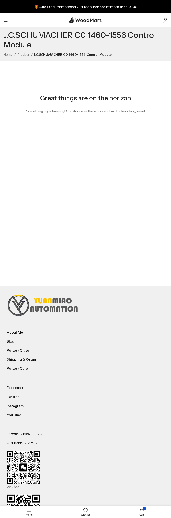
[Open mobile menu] (5, 20)
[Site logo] (85, 20)
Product (23, 54)
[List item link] (85, 332)
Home (8, 54)
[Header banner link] (85, 6)
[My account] (165, 20)
